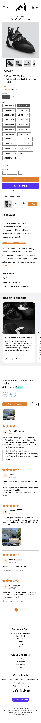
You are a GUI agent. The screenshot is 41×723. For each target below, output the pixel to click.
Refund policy (32, 710)
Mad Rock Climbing (22, 708)
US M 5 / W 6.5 (9, 115)
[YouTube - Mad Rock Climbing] (28, 19)
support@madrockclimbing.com (27, 679)
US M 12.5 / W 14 (25, 148)
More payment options (20, 191)
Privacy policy (14, 712)
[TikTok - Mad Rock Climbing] (24, 19)
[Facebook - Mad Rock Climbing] (16, 19)
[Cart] (37, 7)
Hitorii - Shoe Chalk (20, 203)
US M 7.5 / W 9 (23, 124)
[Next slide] (37, 63)
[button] (10, 63)
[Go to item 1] (9, 414)
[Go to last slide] (4, 63)
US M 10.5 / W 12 (25, 139)
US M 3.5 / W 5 (23, 105)
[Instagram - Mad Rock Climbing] (20, 19)
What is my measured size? (14, 243)
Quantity (5, 169)
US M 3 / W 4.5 (9, 105)
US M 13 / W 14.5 (10, 153)
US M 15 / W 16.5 (10, 158)
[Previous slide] (2, 332)
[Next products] (36, 196)
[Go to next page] (29, 610)
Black (6, 97)
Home (17, 16)
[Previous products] (31, 196)
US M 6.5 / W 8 (23, 120)
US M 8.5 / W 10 (23, 129)
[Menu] (3, 7)
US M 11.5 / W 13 (25, 144)
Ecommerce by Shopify (18, 710)
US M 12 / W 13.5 (10, 148)
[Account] (33, 7)
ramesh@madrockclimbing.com (20, 686)
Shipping (5, 89)
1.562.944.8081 (7, 679)
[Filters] (30, 404)
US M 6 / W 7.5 (9, 120)
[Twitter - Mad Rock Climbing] (12, 19)
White (15, 97)
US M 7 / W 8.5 (9, 124)
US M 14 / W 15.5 (25, 153)
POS (5, 710)
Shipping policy (21, 714)
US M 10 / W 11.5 (10, 139)
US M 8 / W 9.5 (9, 129)
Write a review (14, 404)
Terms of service (26, 712)
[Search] (7, 7)
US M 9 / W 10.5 (9, 134)
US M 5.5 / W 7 (23, 115)
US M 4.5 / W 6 (23, 110)
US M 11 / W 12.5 (10, 144)
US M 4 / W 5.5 (9, 110)
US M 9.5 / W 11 (24, 134)
